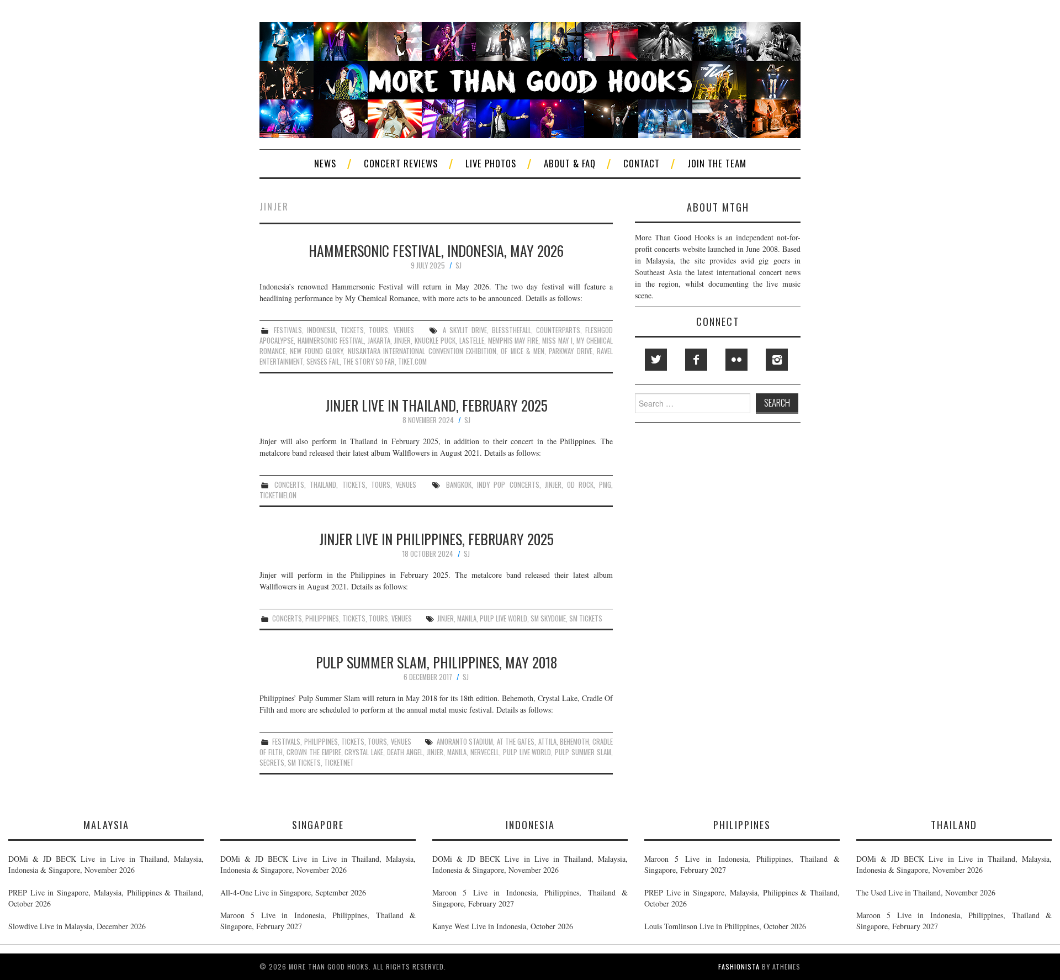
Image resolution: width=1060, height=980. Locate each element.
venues (404, 330)
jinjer (402, 340)
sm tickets (585, 618)
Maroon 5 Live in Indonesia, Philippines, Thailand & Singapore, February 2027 (318, 920)
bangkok (458, 485)
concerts (289, 485)
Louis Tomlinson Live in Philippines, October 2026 (725, 926)
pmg (605, 485)
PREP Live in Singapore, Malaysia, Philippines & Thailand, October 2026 (106, 898)
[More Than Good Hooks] (530, 78)
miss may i (557, 340)
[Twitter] (656, 360)
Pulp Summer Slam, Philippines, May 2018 (436, 661)
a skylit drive (465, 330)
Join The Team (716, 163)
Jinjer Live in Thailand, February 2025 (436, 404)
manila (466, 618)
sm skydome (548, 618)
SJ (458, 265)
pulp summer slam (583, 752)
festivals (288, 330)
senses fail (323, 361)
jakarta (379, 340)
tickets (352, 330)
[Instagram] (777, 360)
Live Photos (490, 163)
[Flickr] (736, 360)
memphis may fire (513, 340)
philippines (322, 618)
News (325, 163)
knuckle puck (435, 340)
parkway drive (570, 351)
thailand (323, 485)
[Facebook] (696, 360)
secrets (271, 762)
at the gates (516, 741)
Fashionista (739, 966)
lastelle (471, 340)
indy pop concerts (508, 485)
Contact (641, 163)
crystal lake (363, 752)
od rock (580, 485)
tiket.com (412, 361)
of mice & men (522, 351)
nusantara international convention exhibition (422, 351)
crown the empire (314, 752)
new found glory (316, 351)
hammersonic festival (331, 340)
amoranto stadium (465, 741)
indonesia (321, 330)
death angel (405, 752)
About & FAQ (570, 163)
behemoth (574, 741)
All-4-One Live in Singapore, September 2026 (293, 892)
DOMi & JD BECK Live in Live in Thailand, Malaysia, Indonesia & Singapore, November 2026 (106, 864)
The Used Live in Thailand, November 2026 (925, 892)
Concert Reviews (401, 163)
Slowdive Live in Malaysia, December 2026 (77, 926)
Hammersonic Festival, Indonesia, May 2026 (436, 250)
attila (547, 741)
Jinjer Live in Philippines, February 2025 (436, 538)
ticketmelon (277, 495)
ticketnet (339, 762)
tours (378, 330)
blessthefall (511, 330)
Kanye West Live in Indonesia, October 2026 (502, 926)
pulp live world (503, 618)
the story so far (369, 361)
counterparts (558, 330)
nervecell (484, 752)
